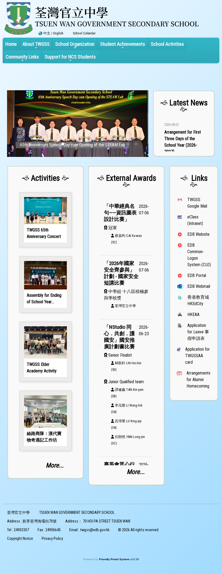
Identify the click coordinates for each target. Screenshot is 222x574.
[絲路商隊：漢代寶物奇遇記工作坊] (45, 420)
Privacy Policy (52, 538)
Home (11, 44)
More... (55, 465)
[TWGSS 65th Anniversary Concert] (45, 220)
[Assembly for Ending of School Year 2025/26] (45, 284)
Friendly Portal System (114, 559)
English (58, 33)
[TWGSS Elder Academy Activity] (45, 351)
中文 (46, 33)
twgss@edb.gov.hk (94, 530)
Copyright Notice (20, 538)
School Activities (167, 44)
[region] (184, 124)
